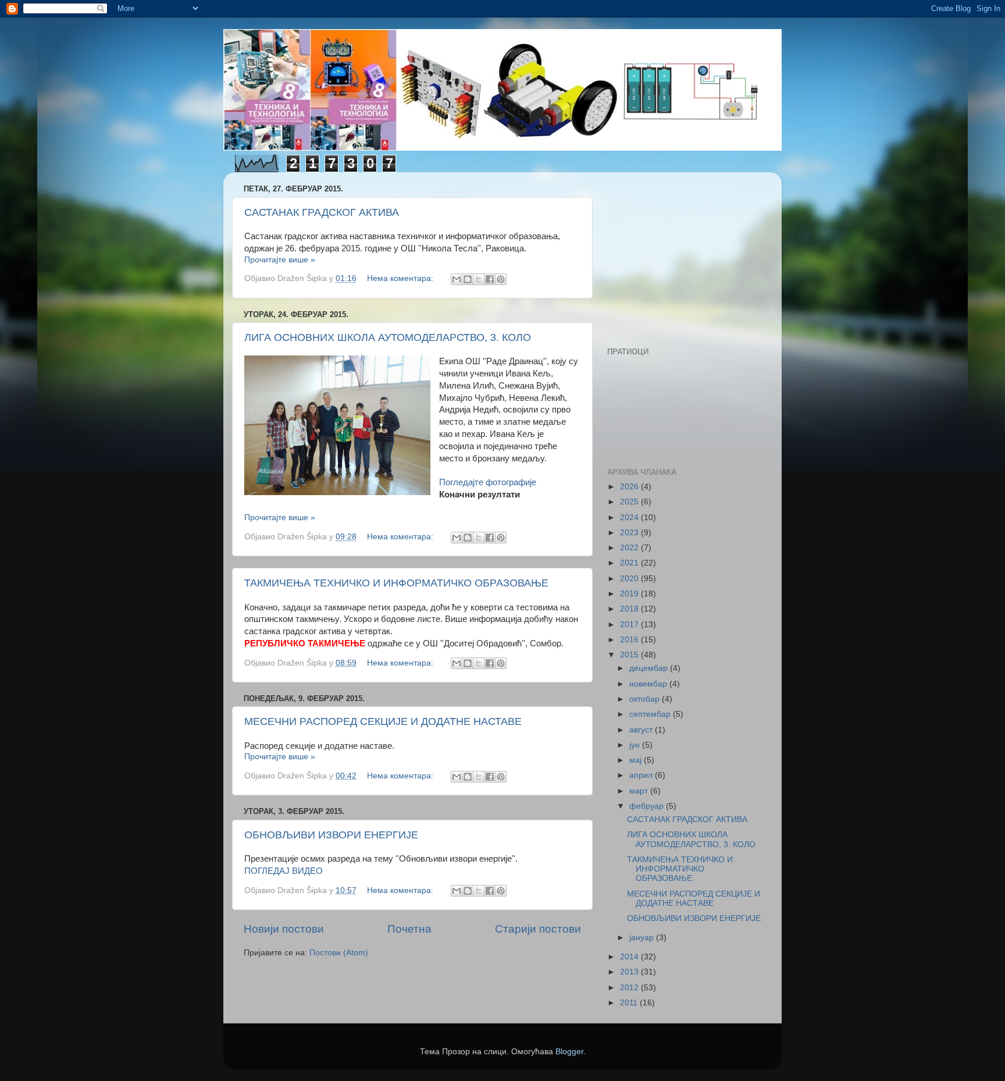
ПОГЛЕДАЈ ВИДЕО (283, 871)
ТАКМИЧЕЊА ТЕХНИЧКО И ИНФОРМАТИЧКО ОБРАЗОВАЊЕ (396, 583)
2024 (630, 517)
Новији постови (284, 929)
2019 (630, 593)
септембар (651, 714)
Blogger (569, 1051)
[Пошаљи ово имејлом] (456, 279)
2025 (630, 501)
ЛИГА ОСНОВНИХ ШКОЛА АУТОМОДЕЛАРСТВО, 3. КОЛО (387, 337)
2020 (630, 578)
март (639, 791)
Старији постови (538, 929)
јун (635, 745)
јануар (642, 937)
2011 (630, 1002)
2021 (630, 563)
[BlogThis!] (467, 279)
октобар (645, 699)
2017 (630, 624)
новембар (649, 684)
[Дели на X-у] (478, 279)
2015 (630, 654)
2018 (630, 608)
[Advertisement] (680, 253)
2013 (630, 972)
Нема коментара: (401, 278)
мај (636, 760)
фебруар (647, 806)
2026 (630, 486)
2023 (630, 532)
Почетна (409, 929)
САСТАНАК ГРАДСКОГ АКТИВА (321, 212)
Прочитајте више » (279, 259)
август (642, 730)
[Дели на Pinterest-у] (501, 279)
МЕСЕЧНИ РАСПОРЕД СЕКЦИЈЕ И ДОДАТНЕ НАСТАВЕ (383, 721)
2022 (630, 547)
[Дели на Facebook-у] (490, 279)
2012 (630, 987)
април (642, 775)
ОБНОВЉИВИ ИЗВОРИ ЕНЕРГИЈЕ (331, 835)
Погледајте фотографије (487, 482)
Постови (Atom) (338, 952)
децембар (649, 668)
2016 (630, 639)
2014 (630, 956)
